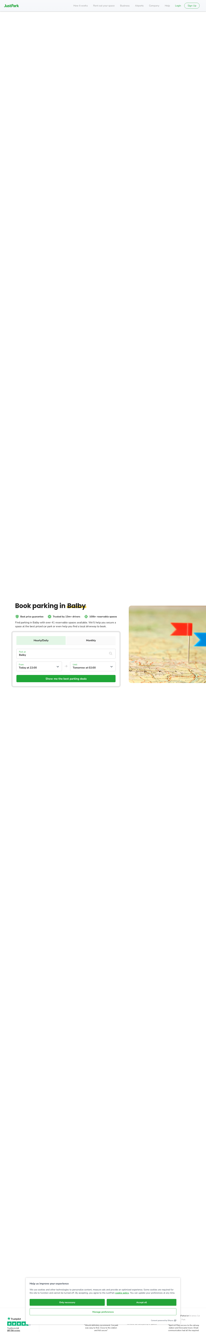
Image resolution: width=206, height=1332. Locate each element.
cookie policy (122, 1292)
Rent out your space (104, 5)
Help (167, 5)
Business (125, 5)
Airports (139, 5)
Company (154, 5)
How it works (80, 5)
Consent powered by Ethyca (162, 1320)
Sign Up (192, 5)
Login (178, 5)
